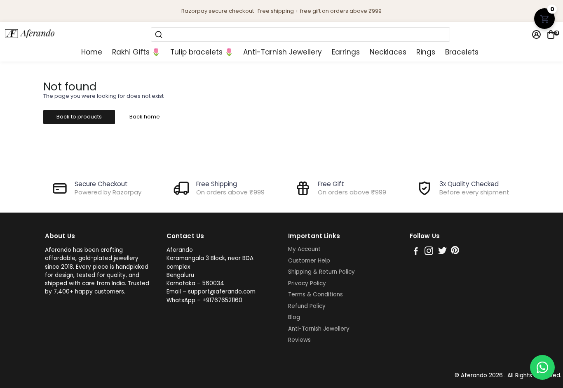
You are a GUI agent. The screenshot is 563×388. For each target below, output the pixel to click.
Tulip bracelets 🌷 (201, 52)
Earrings (346, 52)
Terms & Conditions (315, 294)
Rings (425, 52)
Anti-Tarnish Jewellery (282, 52)
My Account (304, 249)
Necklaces (388, 52)
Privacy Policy (307, 283)
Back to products (79, 117)
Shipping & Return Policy (321, 272)
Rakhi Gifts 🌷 (136, 52)
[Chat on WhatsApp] (542, 367)
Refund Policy (307, 306)
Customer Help (309, 261)
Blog (294, 317)
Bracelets (462, 52)
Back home (144, 117)
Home (91, 52)
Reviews (299, 340)
